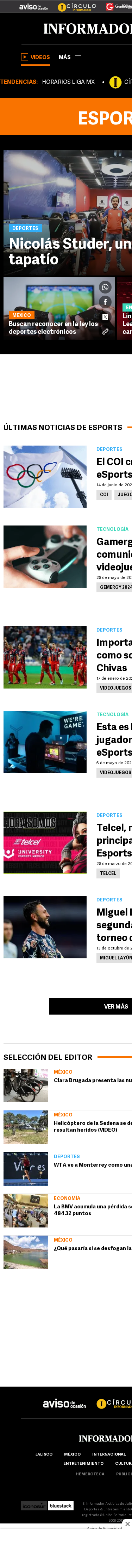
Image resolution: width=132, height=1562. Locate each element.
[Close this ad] (127, 1524)
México (63, 1072)
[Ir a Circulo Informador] (72, 4)
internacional (109, 1455)
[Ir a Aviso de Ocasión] (64, 1397)
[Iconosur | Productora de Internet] (34, 1503)
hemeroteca (90, 1474)
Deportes (67, 1157)
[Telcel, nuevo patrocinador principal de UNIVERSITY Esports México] (45, 843)
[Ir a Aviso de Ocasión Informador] (33, 4)
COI (104, 495)
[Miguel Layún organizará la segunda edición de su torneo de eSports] (45, 927)
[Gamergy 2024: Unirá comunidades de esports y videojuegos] (45, 556)
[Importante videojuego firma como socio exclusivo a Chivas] (45, 657)
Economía (67, 1198)
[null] (26, 1085)
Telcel (108, 874)
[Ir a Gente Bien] (114, 4)
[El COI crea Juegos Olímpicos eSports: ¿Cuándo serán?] (45, 477)
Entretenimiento (83, 1464)
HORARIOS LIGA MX (68, 82)
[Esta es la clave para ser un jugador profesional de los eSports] (45, 742)
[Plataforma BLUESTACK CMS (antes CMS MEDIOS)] (61, 1503)
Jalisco (43, 1455)
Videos (40, 57)
